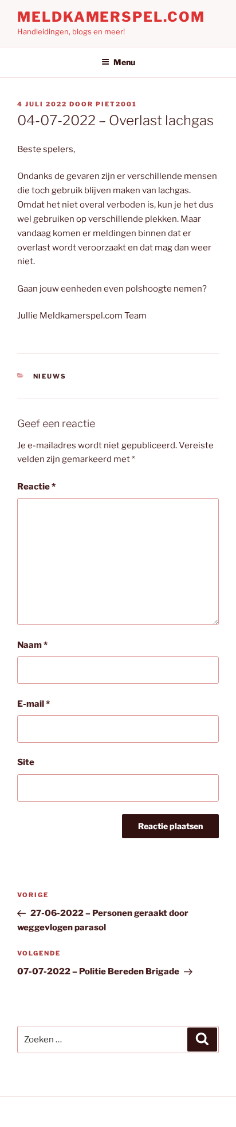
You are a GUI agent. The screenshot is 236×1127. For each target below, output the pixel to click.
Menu (124, 62)
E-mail (33, 704)
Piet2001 (116, 104)
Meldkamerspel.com (111, 17)
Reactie (36, 486)
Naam (32, 645)
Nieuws (50, 376)
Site (25, 762)
